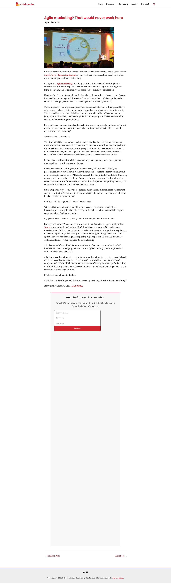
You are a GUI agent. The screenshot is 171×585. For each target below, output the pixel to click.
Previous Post (52, 556)
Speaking (123, 4)
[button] (154, 4)
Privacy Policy (118, 578)
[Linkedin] (87, 572)
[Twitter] (84, 572)
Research (110, 4)
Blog (100, 4)
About (134, 4)
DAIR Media (77, 286)
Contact (145, 4)
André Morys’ (50, 75)
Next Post (121, 556)
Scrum (47, 227)
